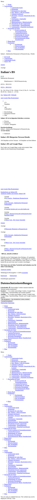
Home (6, 306)
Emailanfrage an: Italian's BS (9, 192)
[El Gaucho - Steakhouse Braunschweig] (16, 198)
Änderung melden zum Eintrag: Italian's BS (13, 193)
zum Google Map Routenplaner (10, 98)
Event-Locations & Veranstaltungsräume (19, 331)
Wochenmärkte (12, 347)
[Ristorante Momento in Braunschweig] (15, 229)
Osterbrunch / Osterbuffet (15, 320)
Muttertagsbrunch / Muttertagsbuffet (18, 323)
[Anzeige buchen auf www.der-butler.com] (16, 209)
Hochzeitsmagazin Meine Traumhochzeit (19, 338)
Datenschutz (13, 275)
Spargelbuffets (12, 322)
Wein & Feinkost (13, 344)
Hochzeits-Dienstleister (14, 336)
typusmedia (24, 272)
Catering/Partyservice (14, 333)
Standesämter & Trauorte (15, 334)
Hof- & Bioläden (13, 346)
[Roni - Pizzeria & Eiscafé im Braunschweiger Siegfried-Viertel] (18, 215)
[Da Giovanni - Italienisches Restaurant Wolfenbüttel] (18, 204)
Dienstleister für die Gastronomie (17, 325)
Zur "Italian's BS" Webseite (8, 95)
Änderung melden (6, 269)
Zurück (3, 64)
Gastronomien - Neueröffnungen (17, 326)
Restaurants (11, 310)
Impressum (4, 275)
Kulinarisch (7, 341)
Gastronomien (8, 307)
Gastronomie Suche (13, 309)
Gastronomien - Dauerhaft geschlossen (19, 328)
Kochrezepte (11, 342)
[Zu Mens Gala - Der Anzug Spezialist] (14, 220)
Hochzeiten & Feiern (10, 330)
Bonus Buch (7, 339)
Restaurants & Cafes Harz (15, 312)
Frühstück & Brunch (14, 315)
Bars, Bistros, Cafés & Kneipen (17, 314)
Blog (5, 349)
